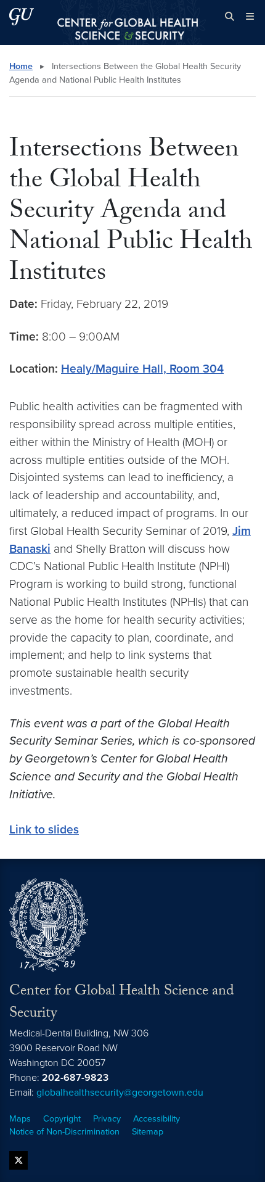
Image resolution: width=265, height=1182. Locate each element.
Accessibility (156, 1119)
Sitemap (147, 1131)
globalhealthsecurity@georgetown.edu (119, 1092)
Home (21, 66)
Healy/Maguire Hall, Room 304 (142, 369)
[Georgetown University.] (21, 16)
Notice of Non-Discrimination (64, 1131)
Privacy (107, 1119)
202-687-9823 (75, 1078)
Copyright (62, 1119)
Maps (20, 1119)
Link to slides (44, 829)
